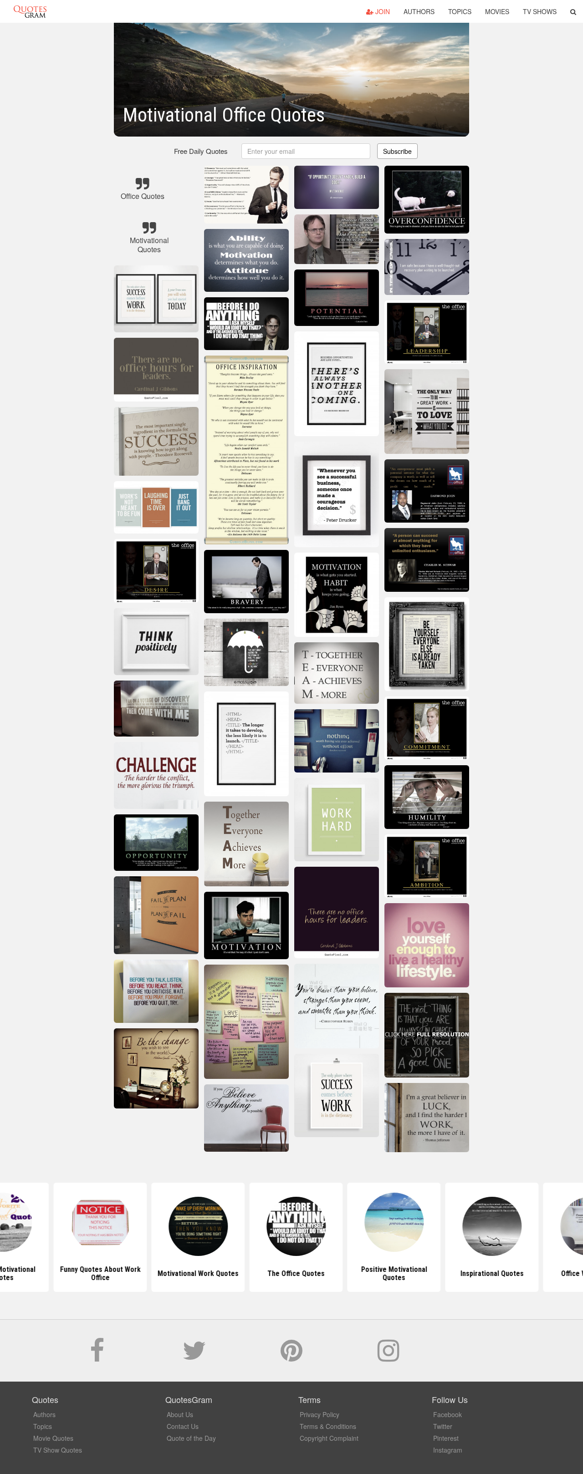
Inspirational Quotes (487, 1273)
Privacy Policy (319, 1414)
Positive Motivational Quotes (390, 1273)
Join (381, 11)
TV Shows (540, 11)
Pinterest (446, 1438)
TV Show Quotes (57, 1449)
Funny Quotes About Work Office (96, 1273)
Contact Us (183, 1426)
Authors (419, 11)
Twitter (442, 1426)
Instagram (447, 1449)
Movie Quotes (53, 1438)
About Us (180, 1414)
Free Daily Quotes (201, 151)
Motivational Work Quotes (193, 1273)
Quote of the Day (191, 1438)
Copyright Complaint (329, 1438)
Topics (459, 11)
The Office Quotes (291, 1273)
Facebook (447, 1414)
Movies (497, 11)
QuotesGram (30, 11)
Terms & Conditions (328, 1426)
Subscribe (397, 151)
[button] (573, 11)
